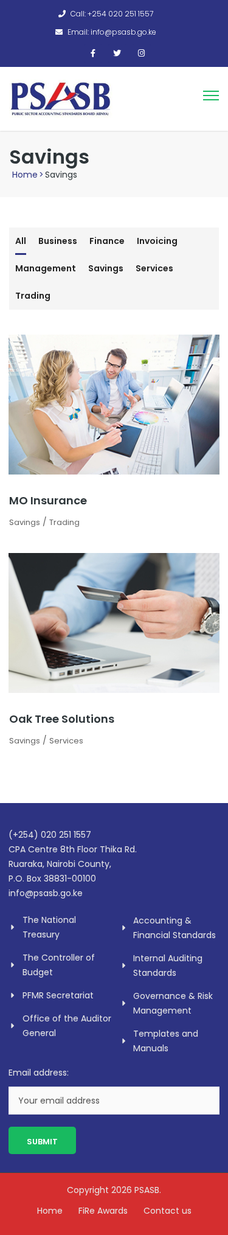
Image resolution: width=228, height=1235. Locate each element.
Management (45, 268)
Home (25, 175)
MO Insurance (48, 500)
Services (154, 268)
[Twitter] (117, 53)
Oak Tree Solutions (61, 718)
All (20, 241)
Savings (105, 268)
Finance (107, 241)
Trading (32, 296)
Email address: (39, 1072)
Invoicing (157, 241)
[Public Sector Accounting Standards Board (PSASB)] (60, 98)
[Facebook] (93, 53)
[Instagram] (142, 53)
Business (57, 241)
